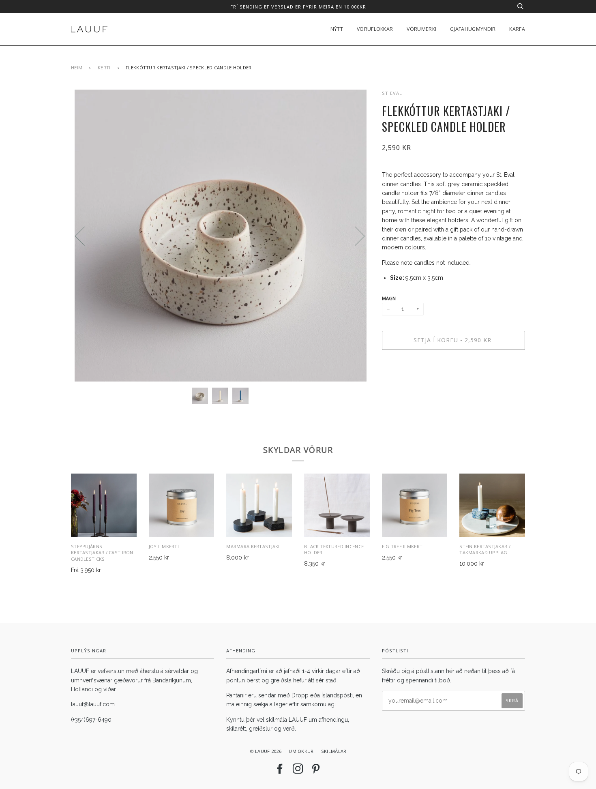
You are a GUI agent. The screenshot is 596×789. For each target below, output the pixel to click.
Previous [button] (85, 235)
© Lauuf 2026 (265, 751)
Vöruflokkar (375, 29)
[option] (220, 236)
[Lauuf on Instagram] (298, 771)
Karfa (517, 29)
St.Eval (392, 93)
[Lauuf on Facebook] (279, 771)
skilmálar (334, 751)
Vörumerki (421, 29)
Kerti (104, 67)
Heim (76, 67)
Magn (389, 298)
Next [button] (355, 235)
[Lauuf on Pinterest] (316, 771)
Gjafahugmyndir (472, 29)
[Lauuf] (89, 29)
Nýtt (336, 29)
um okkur (301, 751)
